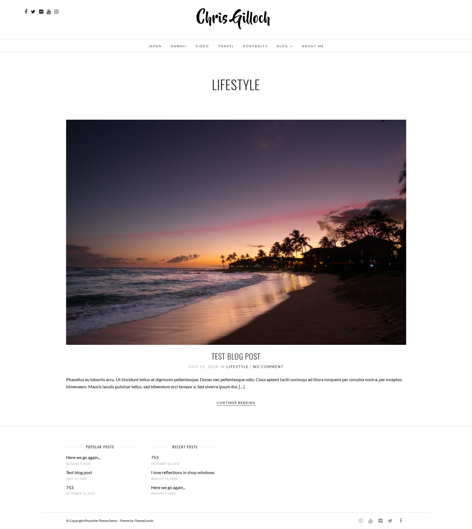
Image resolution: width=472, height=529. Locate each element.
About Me (313, 46)
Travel (226, 46)
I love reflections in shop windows (182, 472)
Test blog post (236, 356)
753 (69, 487)
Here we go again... (83, 457)
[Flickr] (41, 11)
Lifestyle (237, 367)
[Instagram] (56, 11)
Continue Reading (236, 402)
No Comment (268, 367)
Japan (155, 46)
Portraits (255, 46)
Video (202, 46)
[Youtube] (49, 11)
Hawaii (179, 46)
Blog (282, 46)
